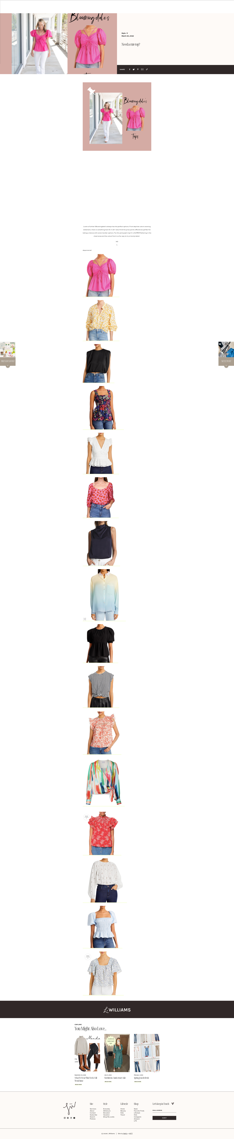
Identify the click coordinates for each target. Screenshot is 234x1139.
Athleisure (107, 1111)
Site (91, 1104)
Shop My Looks (108, 1117)
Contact (93, 1113)
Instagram (137, 1117)
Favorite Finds (139, 1111)
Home (122, 1109)
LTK (135, 1121)
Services (93, 1109)
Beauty (123, 1111)
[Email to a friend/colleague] (142, 70)
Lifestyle (124, 1104)
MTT (131, 1134)
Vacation (106, 1115)
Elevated (106, 1113)
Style (124, 33)
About (92, 1111)
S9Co (125, 1134)
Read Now (78, 1084)
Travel (122, 1115)
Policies (93, 1119)
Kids (122, 1113)
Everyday (106, 1109)
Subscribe (93, 1115)
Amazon (137, 1119)
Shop (136, 1104)
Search (92, 1117)
